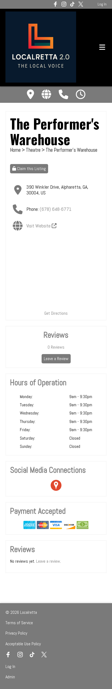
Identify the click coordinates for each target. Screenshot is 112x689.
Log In (102, 4)
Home (15, 150)
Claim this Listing (31, 168)
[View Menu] (102, 47)
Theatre (34, 150)
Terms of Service (19, 623)
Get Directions (56, 313)
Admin (10, 677)
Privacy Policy (16, 633)
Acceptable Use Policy (23, 644)
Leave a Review (56, 358)
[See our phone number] (63, 95)
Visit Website (39, 226)
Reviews (56, 347)
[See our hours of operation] (80, 95)
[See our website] (46, 95)
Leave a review (48, 561)
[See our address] (30, 95)
